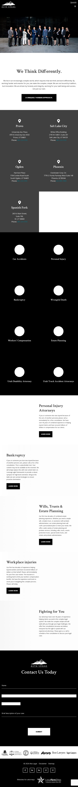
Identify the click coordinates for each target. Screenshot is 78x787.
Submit (39, 732)
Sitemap (51, 764)
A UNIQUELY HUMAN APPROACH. (39, 97)
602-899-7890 (61, 181)
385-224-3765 (22, 140)
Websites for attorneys (26, 779)
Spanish (73, 2)
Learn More (45, 434)
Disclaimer (43, 764)
